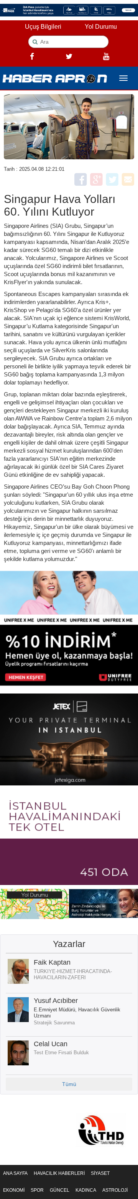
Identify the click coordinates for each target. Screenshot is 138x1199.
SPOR (37, 1190)
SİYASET (100, 1173)
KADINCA (86, 1190)
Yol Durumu (101, 26)
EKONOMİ (14, 1190)
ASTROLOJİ (115, 1190)
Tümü (69, 1084)
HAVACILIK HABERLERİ (59, 1173)
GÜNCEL (59, 1190)
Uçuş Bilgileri (43, 26)
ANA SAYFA (15, 1173)
